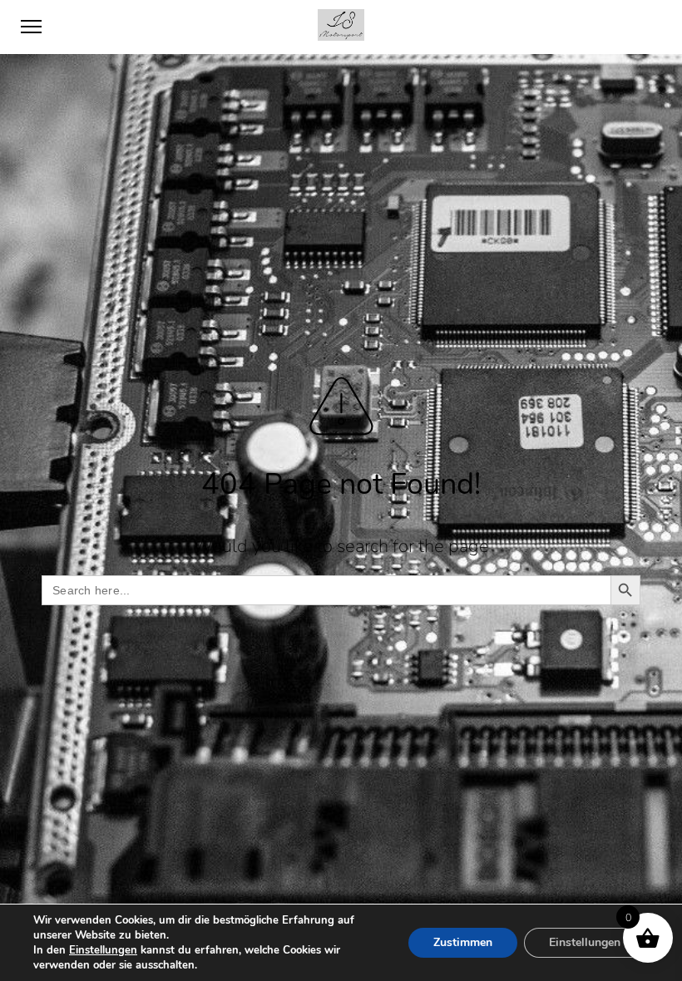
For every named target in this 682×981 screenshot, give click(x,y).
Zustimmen (462, 942)
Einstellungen (103, 950)
